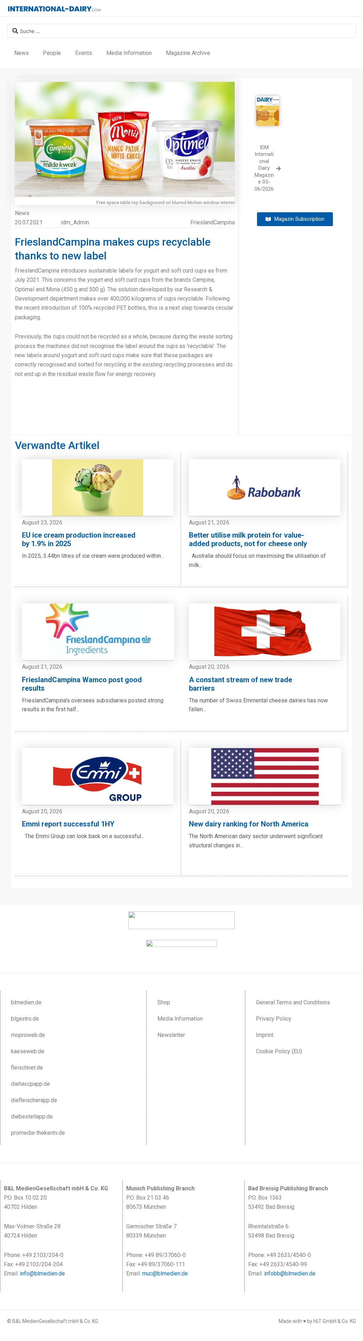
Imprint (264, 1035)
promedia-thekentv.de (38, 1132)
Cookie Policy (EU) (279, 1051)
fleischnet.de (27, 1067)
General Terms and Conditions (293, 1002)
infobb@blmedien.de (289, 1273)
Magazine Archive (188, 53)
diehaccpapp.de (30, 1084)
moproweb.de (28, 1035)
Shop (163, 1002)
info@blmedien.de (42, 1273)
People (52, 53)
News (21, 53)
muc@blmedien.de (165, 1273)
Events (83, 53)
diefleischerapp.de (34, 1100)
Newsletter (171, 1035)
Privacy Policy (273, 1018)
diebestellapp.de (32, 1116)
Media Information (129, 53)
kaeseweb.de (27, 1051)
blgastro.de (25, 1018)
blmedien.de (26, 1002)
